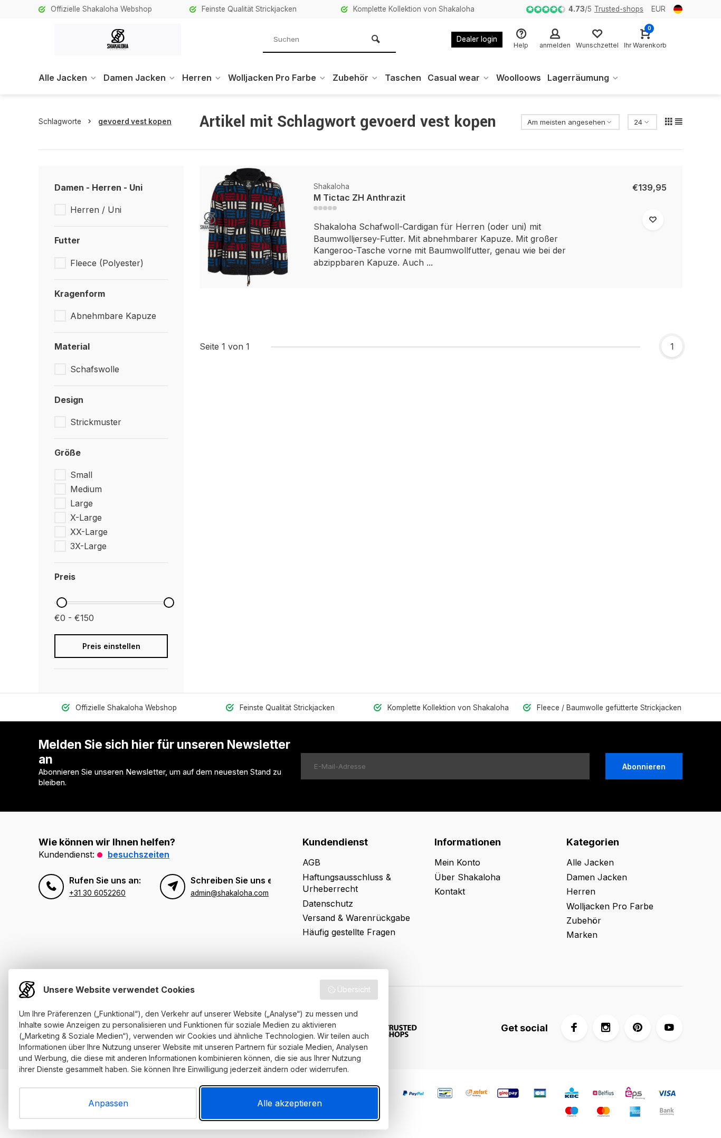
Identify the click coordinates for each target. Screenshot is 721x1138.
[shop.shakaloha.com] (117, 39)
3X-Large (88, 546)
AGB (311, 862)
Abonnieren (644, 766)
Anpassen (108, 1103)
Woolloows (518, 77)
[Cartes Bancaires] (540, 1094)
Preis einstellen (111, 646)
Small (81, 474)
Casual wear (454, 77)
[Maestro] (571, 1113)
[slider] (61, 602)
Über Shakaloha (467, 877)
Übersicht (354, 989)
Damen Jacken (134, 77)
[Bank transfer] (666, 1113)
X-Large (86, 517)
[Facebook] (574, 1027)
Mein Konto (457, 862)
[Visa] (666, 1094)
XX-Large (89, 531)
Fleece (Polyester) (107, 263)
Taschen (403, 77)
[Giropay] (508, 1094)
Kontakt (449, 891)
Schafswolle (94, 369)
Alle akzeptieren (289, 1103)
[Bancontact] (445, 1094)
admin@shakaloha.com (230, 893)
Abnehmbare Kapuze (113, 316)
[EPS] (635, 1094)
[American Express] (635, 1113)
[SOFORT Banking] (476, 1094)
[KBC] (571, 1094)
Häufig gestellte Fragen (348, 932)
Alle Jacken (63, 77)
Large (81, 503)
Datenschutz (327, 903)
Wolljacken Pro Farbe (272, 77)
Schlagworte (60, 121)
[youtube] (669, 1027)
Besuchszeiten (138, 854)
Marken (581, 934)
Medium (86, 489)
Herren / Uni (95, 209)
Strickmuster (95, 422)
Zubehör (350, 77)
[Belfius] (603, 1094)
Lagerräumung (578, 77)
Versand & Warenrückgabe (356, 918)
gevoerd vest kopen (135, 121)
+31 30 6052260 (97, 893)
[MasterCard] (603, 1113)
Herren (197, 77)
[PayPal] (413, 1094)
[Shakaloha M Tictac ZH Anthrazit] (249, 227)
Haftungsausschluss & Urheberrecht (346, 883)
